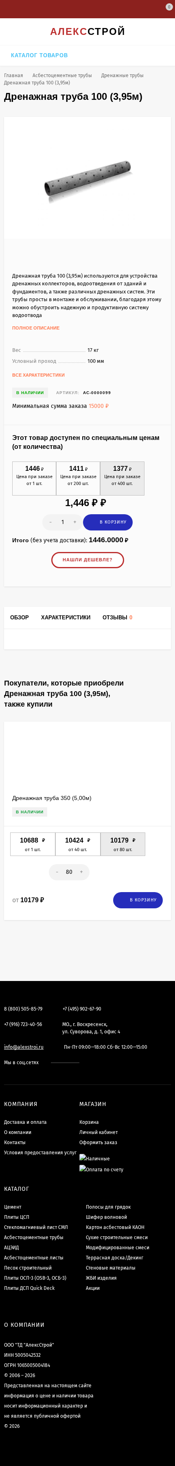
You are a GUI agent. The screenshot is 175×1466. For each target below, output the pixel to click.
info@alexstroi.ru (24, 1047)
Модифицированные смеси (117, 1247)
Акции (93, 1288)
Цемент (12, 1207)
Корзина (89, 1122)
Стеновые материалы (111, 1268)
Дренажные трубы (122, 75)
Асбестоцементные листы (33, 1258)
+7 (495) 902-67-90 (82, 1009)
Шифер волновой (106, 1217)
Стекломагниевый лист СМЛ (36, 1227)
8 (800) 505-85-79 (23, 1009)
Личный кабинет (98, 1132)
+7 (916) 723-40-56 (23, 1024)
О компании (17, 1132)
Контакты (15, 1142)
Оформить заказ (98, 1142)
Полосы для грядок (108, 1207)
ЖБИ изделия (101, 1278)
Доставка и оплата (25, 1122)
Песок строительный (28, 1268)
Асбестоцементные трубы (62, 75)
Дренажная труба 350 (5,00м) (52, 798)
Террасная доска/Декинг (114, 1258)
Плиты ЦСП (16, 1217)
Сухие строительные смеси (117, 1237)
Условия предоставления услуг (40, 1153)
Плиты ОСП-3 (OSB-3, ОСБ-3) (35, 1278)
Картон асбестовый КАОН (115, 1227)
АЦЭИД (11, 1247)
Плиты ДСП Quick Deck (29, 1288)
